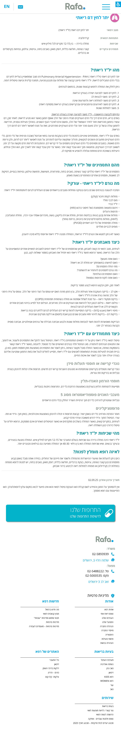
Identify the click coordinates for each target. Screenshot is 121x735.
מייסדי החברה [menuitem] (107, 630)
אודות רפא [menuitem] (108, 609)
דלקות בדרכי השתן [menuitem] (51, 668)
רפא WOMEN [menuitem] (106, 681)
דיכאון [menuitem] (111, 672)
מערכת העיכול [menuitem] (107, 660)
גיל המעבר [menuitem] (54, 660)
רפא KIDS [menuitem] (108, 677)
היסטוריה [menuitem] (109, 634)
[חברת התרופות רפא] (74, 7)
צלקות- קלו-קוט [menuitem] (52, 677)
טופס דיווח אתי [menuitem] (107, 613)
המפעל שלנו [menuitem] (107, 622)
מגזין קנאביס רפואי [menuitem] (51, 613)
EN (7, 6)
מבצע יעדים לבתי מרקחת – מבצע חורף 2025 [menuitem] (93, 723)
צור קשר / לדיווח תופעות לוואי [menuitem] (100, 710)
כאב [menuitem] (111, 689)
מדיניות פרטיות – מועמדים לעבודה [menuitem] (44, 626)
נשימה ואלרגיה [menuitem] (106, 664)
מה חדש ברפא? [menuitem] (52, 609)
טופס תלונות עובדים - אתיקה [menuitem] (100, 719)
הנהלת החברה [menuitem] (106, 626)
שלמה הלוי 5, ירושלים (96, 560)
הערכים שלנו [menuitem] (107, 618)
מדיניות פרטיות (98, 595)
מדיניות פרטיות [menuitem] (52, 622)
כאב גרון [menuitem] (110, 668)
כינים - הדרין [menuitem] (53, 672)
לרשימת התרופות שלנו (85, 516)
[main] (60, 256)
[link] (20, 6)
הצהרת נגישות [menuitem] (106, 643)
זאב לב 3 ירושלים (98, 582)
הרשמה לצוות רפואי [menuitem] (104, 714)
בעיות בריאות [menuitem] (107, 706)
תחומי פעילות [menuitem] (107, 639)
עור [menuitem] (111, 685)
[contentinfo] (87, 671)
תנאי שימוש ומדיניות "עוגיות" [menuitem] (46, 618)
